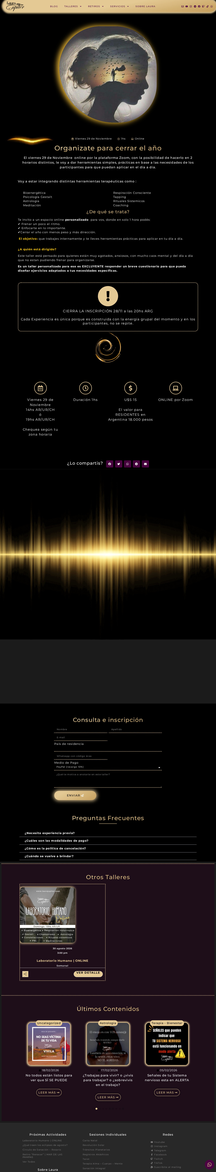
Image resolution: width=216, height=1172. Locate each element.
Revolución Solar (94, 1145)
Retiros (94, 6)
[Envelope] (182, 6)
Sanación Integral (94, 1168)
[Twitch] (203, 6)
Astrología (49, 1023)
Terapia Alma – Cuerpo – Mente (103, 1163)
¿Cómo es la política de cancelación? (55, 848)
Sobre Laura (145, 6)
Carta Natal (90, 1140)
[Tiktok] (207, 6)
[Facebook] (199, 6)
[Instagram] (191, 6)
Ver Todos (29, 1161)
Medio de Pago (66, 762)
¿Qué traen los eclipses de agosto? (45, 1145)
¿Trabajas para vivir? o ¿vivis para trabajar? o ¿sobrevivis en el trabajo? (49, 1080)
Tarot (86, 1159)
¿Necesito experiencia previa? (50, 833)
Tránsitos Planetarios (96, 1149)
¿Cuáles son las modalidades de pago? (57, 840)
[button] (109, 464)
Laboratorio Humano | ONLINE (62, 961)
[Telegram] (195, 6)
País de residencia (69, 743)
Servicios (117, 6)
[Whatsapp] (211, 6)
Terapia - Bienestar (108, 1023)
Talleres (71, 6)
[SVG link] (15, 6)
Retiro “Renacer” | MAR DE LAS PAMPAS (43, 1156)
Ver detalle (88, 972)
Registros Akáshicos (96, 1154)
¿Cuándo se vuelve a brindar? (49, 856)
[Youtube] (186, 6)
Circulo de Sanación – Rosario (42, 1149)
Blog (54, 6)
